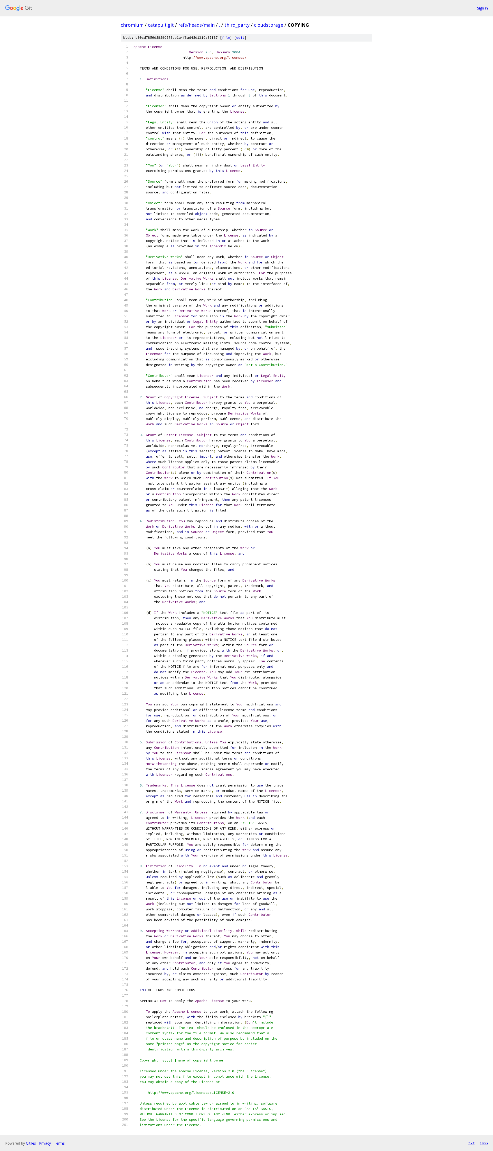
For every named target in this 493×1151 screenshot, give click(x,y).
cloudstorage (268, 25)
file (226, 37)
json (484, 1143)
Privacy (45, 1143)
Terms (59, 1143)
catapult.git (161, 25)
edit (240, 37)
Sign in (482, 8)
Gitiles (31, 1143)
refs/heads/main (196, 25)
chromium (132, 25)
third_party (237, 25)
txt (471, 1143)
